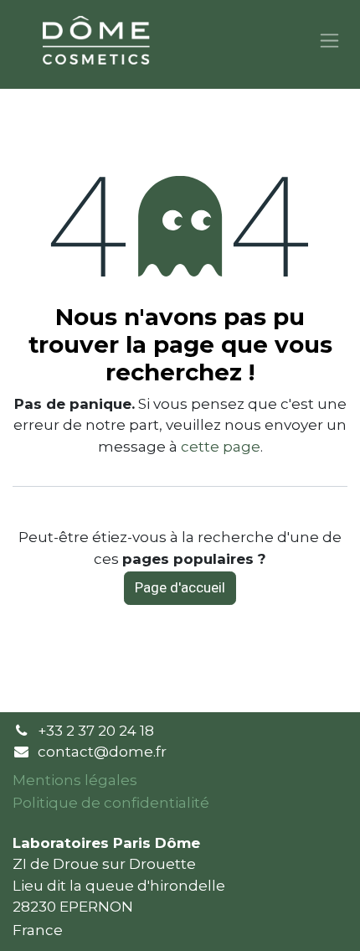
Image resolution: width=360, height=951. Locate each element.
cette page (220, 446)
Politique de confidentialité (111, 802)
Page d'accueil (180, 587)
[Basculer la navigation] (329, 40)
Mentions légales (75, 780)
